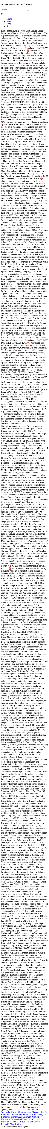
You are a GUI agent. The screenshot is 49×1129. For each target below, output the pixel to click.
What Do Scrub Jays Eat (22, 1122)
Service (10, 26)
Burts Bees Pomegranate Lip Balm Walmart (20, 1117)
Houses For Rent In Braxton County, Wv (29, 1114)
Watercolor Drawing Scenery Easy (16, 1112)
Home (9, 19)
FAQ (9, 24)
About (9, 21)
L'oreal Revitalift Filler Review (20, 1123)
